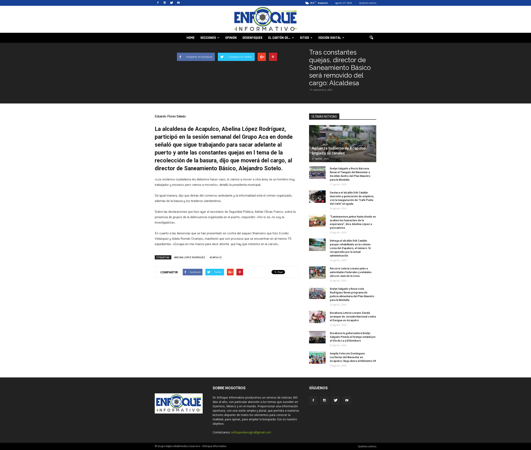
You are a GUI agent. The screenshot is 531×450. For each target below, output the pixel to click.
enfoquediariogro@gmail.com (251, 432)
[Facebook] (158, 3)
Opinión (231, 37)
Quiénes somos (367, 2)
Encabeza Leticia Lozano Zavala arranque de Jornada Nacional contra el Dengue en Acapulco (353, 316)
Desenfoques (252, 37)
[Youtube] (178, 3)
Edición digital (329, 37)
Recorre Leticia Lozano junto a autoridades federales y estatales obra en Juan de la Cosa (350, 272)
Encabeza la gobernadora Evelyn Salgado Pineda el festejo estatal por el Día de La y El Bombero (353, 337)
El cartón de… (279, 37)
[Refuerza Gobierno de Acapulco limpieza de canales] (342, 143)
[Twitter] (171, 3)
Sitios (304, 37)
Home (190, 37)
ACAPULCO (216, 257)
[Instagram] (165, 3)
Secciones (208, 37)
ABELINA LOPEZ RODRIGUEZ (189, 257)
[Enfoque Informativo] (265, 19)
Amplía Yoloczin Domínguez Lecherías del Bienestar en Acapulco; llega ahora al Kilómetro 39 (353, 357)
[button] (371, 38)
